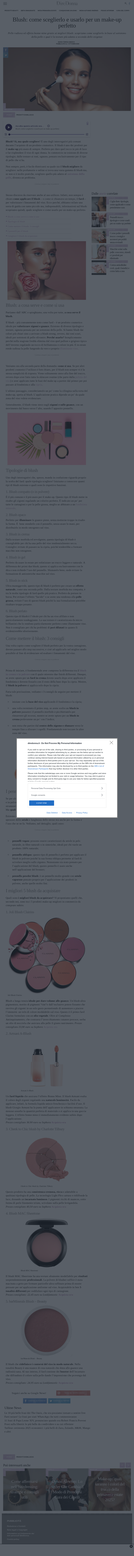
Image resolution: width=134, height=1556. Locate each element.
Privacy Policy (82, 813)
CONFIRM (41, 803)
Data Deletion (52, 813)
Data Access (67, 813)
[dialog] (67, 778)
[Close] (112, 743)
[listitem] (67, 788)
